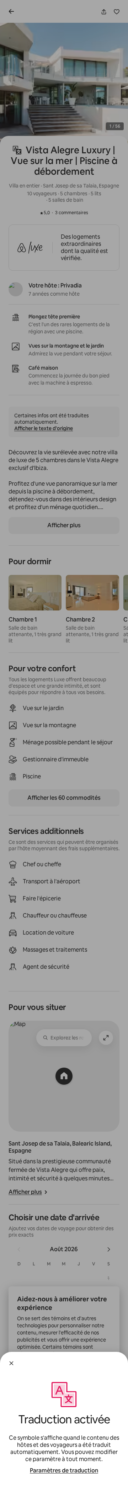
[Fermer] (11, 1363)
